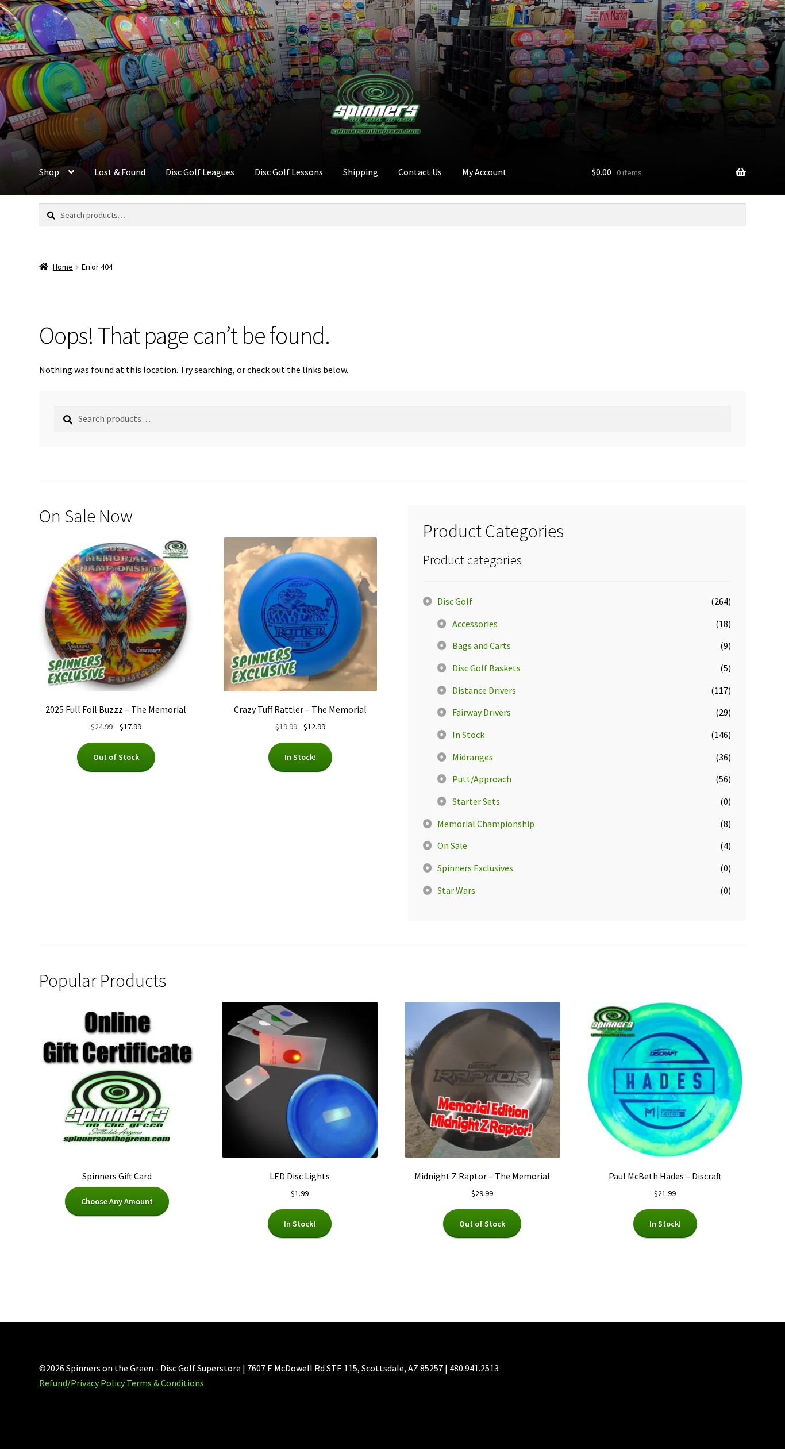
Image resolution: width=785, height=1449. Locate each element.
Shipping (360, 172)
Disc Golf (454, 601)
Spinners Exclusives (475, 868)
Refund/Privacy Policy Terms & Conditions (121, 1383)
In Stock (468, 734)
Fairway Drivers (481, 712)
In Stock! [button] (300, 757)
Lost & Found (119, 172)
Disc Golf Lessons (289, 172)
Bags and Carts (481, 645)
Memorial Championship (485, 823)
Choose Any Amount (117, 1201)
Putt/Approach (481, 779)
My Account (484, 172)
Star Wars (456, 890)
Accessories (475, 623)
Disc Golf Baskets (486, 668)
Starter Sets (476, 801)
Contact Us (420, 172)
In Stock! (299, 1224)
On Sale (452, 845)
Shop (49, 172)
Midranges (472, 757)
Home (63, 267)
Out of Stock (116, 757)
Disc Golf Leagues (200, 172)
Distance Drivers (484, 690)
